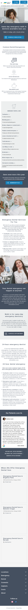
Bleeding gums (6, 119)
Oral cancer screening (7, 163)
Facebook (16, 602)
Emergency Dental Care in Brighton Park (13, 476)
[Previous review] (3, 424)
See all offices (24, 4)
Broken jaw (5, 152)
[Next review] (25, 424)
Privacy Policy (19, 608)
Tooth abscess (6, 141)
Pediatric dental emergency (9, 130)
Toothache (5, 114)
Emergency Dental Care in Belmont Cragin (13, 508)
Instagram (12, 602)
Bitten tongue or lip (7, 157)
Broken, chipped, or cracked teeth (11, 125)
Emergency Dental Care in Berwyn (13, 539)
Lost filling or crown (7, 146)
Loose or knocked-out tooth (9, 136)
